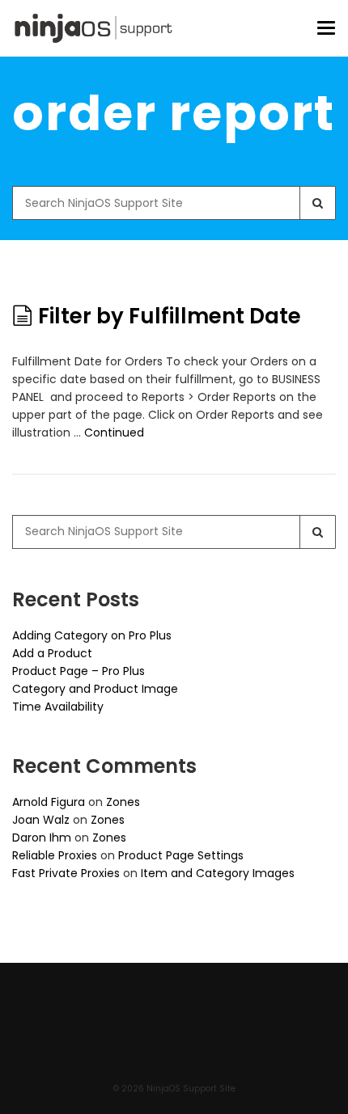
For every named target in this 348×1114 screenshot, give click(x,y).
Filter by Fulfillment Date (169, 316)
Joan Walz (41, 820)
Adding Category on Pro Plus (92, 635)
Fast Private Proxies (66, 873)
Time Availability (58, 706)
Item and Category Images (218, 873)
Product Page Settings (181, 855)
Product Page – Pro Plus (78, 671)
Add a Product (52, 653)
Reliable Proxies (54, 855)
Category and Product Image (95, 689)
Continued (114, 432)
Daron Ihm (41, 837)
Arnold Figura (48, 802)
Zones (123, 802)
